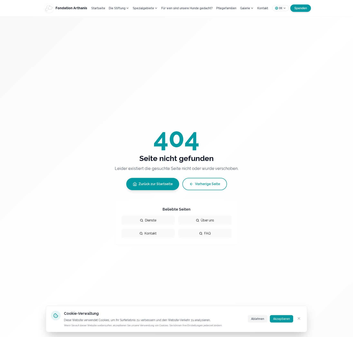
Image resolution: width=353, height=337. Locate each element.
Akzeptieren (281, 318)
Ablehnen (257, 318)
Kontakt (262, 8)
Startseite (98, 8)
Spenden (300, 8)
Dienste (150, 220)
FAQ (207, 233)
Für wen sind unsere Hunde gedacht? (187, 8)
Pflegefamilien (226, 8)
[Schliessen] (299, 318)
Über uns (207, 220)
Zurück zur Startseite (156, 184)
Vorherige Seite (207, 184)
